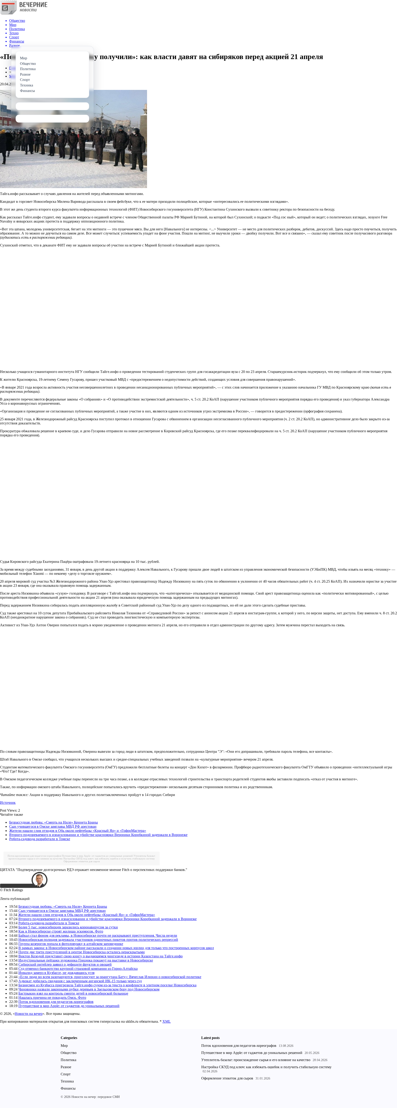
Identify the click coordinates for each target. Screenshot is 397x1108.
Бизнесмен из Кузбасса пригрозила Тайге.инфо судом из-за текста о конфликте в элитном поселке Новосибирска (107, 985)
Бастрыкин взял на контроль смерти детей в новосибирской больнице (73, 993)
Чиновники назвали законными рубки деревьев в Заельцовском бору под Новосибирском (88, 989)
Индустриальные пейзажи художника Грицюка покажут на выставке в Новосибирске (85, 960)
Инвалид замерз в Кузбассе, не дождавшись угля (56, 973)
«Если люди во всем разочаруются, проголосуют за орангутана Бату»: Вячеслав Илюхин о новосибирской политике (109, 977)
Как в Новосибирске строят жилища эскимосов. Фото (60, 931)
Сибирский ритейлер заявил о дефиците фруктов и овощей (65, 964)
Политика (68, 1060)
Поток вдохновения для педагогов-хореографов (34, 855)
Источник (8, 803)
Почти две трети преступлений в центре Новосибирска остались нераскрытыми (81, 952)
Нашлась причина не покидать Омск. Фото (52, 997)
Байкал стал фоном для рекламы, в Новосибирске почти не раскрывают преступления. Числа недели (97, 935)
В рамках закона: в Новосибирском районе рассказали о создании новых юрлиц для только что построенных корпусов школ (116, 948)
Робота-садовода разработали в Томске (39, 839)
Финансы (68, 1088)
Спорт (66, 1074)
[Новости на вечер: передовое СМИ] (23, 14)
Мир (64, 1046)
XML (166, 1021)
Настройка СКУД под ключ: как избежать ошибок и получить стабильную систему (109, 858)
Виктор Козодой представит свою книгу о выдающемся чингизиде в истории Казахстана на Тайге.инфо (100, 956)
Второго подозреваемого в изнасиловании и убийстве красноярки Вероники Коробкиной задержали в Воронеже (98, 835)
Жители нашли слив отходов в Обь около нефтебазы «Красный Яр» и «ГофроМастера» (77, 831)
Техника (67, 1081)
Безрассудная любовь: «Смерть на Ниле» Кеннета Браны (53, 822)
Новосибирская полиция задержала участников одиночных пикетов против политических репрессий (98, 940)
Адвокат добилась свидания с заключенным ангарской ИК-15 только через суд (80, 981)
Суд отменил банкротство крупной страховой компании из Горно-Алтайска (78, 969)
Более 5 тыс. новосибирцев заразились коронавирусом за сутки (68, 927)
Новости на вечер (29, 1014)
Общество (69, 1053)
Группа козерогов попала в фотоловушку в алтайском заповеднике (70, 944)
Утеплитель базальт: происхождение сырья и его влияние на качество (255, 1060)
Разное (66, 1067)
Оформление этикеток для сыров (82, 861)
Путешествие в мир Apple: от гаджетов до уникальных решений (97, 855)
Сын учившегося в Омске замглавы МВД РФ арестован (52, 826)
